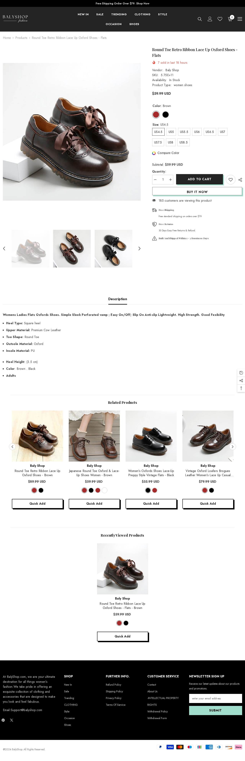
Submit (215, 710)
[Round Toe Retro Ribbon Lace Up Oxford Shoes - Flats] (122, 568)
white (104, 490)
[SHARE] (238, 179)
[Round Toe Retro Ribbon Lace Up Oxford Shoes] (37, 436)
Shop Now (142, 3)
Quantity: (159, 171)
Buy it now (197, 192)
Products (21, 38)
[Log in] (210, 19)
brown (34, 490)
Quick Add (37, 503)
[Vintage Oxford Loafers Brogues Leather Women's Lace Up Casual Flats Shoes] (208, 436)
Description (117, 299)
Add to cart (199, 179)
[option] (72, 132)
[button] (4, 248)
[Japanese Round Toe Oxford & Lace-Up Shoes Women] (94, 436)
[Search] (199, 19)
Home (7, 38)
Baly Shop (172, 70)
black (41, 490)
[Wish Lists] (220, 19)
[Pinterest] (3, 720)
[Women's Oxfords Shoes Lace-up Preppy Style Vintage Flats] (151, 436)
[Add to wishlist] (230, 179)
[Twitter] (11, 720)
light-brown (98, 490)
